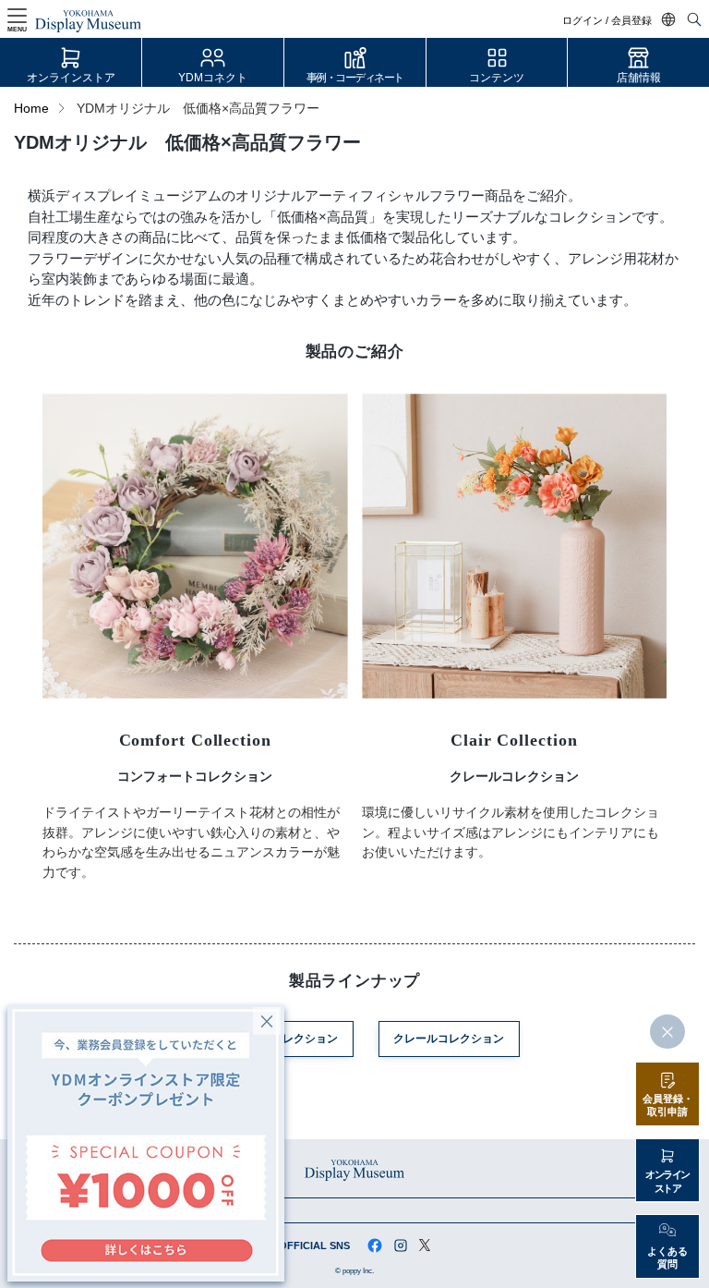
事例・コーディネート (354, 77)
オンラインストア (71, 77)
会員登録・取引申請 (668, 1105)
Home (31, 108)
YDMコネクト (212, 77)
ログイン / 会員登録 (607, 21)
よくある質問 (667, 1257)
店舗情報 (639, 77)
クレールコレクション (448, 1038)
